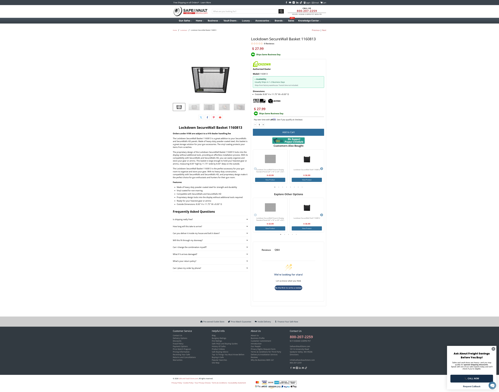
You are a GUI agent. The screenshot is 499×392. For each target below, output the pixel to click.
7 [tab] (298, 187)
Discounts (177, 341)
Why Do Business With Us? (262, 360)
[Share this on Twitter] (200, 117)
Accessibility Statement (237, 383)
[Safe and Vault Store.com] (190, 11)
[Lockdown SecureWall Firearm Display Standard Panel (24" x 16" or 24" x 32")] (270, 159)
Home (175, 30)
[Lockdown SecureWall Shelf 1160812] (307, 159)
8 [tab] (302, 187)
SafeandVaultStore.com (300, 346)
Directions (294, 354)
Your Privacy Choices (203, 383)
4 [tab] (286, 187)
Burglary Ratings (219, 338)
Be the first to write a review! (288, 288)
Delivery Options (180, 338)
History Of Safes (219, 346)
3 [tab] (282, 187)
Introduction (256, 343)
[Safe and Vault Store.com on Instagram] (294, 2)
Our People (256, 346)
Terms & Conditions (219, 383)
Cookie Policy (188, 383)
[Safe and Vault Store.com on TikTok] (301, 2)
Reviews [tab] (266, 250)
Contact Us (177, 335)
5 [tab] (290, 187)
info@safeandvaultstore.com (302, 360)
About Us (255, 335)
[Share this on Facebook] (207, 117)
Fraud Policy (178, 343)
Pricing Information (181, 352)
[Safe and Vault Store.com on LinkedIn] (297, 2)
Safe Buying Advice (220, 352)
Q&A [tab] (277, 249)
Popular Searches (219, 360)
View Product (270, 180)
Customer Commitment (261, 341)
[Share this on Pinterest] (213, 117)
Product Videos (218, 349)
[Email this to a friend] (220, 117)
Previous (316, 30)
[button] (492, 385)
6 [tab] (294, 187)
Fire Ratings (217, 341)
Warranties (177, 360)
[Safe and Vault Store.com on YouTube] (290, 2)
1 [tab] (275, 187)
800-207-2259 (307, 10)
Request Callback (471, 386)
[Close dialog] (493, 349)
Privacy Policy (177, 383)
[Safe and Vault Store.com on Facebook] (286, 2)
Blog (214, 335)
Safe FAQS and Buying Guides (225, 343)
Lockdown (183, 30)
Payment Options (180, 346)
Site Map (215, 362)
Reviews (254, 357)
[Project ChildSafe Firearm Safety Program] (288, 140)
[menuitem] (185, 21)
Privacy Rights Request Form (263, 349)
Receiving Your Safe (181, 354)
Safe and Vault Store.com (188, 378)
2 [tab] (278, 187)
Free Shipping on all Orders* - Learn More (192, 2)
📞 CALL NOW (472, 378)
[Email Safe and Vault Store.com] (303, 368)
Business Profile (258, 338)
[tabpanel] (270, 166)
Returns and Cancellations (184, 357)
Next (324, 30)
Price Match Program (182, 349)
